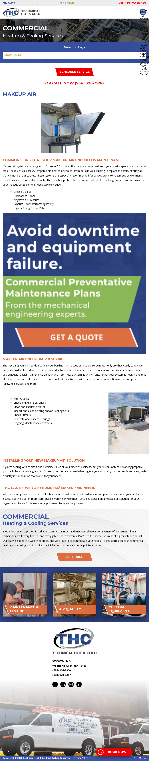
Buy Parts (9, 3)
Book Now (117, 752)
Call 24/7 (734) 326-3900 (132, 3)
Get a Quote (67, 3)
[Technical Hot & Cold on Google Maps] (79, 684)
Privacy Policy (81, 758)
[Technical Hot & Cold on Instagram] (71, 684)
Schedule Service (74, 72)
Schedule (74, 557)
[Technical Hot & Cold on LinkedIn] (63, 684)
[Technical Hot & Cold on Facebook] (55, 684)
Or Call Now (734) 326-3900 (74, 83)
